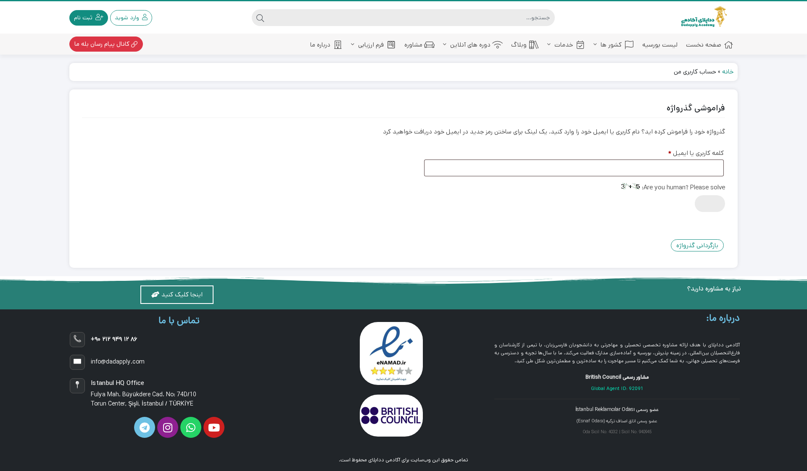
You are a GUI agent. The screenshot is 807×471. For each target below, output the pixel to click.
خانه (727, 71)
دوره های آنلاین (469, 44)
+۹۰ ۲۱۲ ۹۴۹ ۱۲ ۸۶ (114, 339)
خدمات (563, 44)
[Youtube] (213, 427)
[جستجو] (260, 17)
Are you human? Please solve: (682, 187)
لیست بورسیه (660, 44)
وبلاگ (519, 44)
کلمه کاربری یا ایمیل (689, 152)
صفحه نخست (703, 44)
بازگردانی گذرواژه (697, 245)
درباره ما (320, 44)
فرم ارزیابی (370, 44)
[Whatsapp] (190, 427)
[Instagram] (167, 427)
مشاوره (413, 44)
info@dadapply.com (118, 362)
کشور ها (610, 44)
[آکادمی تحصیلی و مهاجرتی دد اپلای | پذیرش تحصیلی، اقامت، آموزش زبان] (704, 17)
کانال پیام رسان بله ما (102, 43)
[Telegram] (144, 427)
